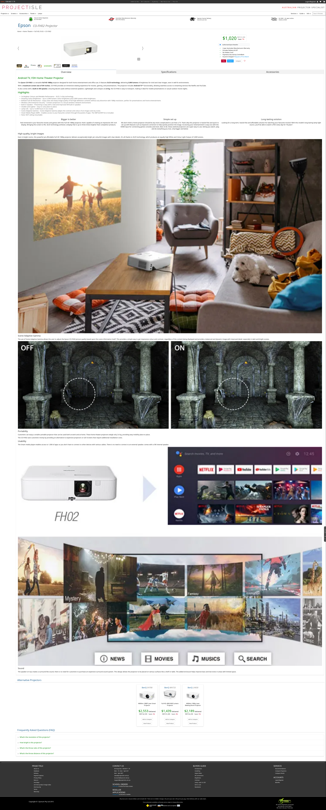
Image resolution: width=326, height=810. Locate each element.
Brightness (198, 778)
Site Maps (36, 782)
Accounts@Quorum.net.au (121, 778)
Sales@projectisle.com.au (121, 775)
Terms (35, 789)
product (41, 785)
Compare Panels (279, 773)
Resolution (198, 787)
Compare (238, 61)
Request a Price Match (242, 57)
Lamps (40, 13)
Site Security (37, 787)
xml (35, 785)
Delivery (36, 773)
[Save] (245, 60)
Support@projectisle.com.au (122, 780)
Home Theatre (28, 31)
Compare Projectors (280, 771)
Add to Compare (147, 719)
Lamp (196, 782)
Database (36, 771)
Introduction (198, 768)
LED (204, 782)
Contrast (197, 780)
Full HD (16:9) (38, 31)
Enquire (230, 61)
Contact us (116, 794)
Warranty (36, 791)
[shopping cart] (324, 2)
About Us (36, 768)
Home (19, 31)
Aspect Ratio (198, 773)
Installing (197, 771)
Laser (200, 782)
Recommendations (280, 768)
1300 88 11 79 (10, 2)
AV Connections (199, 775)
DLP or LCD (198, 785)
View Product (147, 723)
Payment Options (39, 775)
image (46, 785)
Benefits (277, 782)
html (37, 785)
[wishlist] (321, 2)
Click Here (115, 786)
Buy (224, 61)
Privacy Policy (37, 778)
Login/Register (310, 2)
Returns (36, 780)
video (49, 785)
